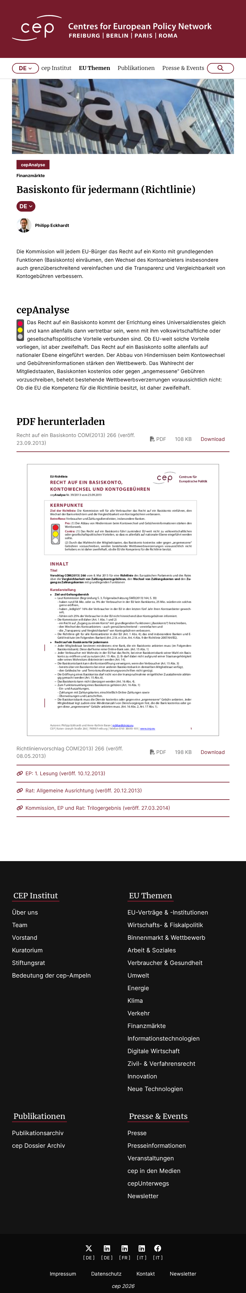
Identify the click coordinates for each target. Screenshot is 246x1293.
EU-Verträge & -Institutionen (168, 912)
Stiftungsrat (28, 962)
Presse (137, 1133)
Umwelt (138, 975)
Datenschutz (106, 1274)
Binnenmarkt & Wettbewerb (166, 937)
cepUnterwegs (148, 1183)
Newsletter (143, 1196)
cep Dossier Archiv (38, 1145)
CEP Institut (36, 895)
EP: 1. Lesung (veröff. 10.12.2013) (64, 773)
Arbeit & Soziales (152, 950)
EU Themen (94, 68)
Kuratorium (27, 950)
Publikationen (136, 68)
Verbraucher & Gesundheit (165, 962)
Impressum (63, 1274)
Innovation (142, 1076)
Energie (138, 988)
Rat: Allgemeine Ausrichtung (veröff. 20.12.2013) (83, 791)
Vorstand (24, 937)
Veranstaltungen (151, 1158)
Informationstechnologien (164, 1038)
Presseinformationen (157, 1145)
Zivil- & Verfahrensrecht (161, 1063)
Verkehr (139, 1013)
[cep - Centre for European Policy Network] (123, 28)
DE (23, 206)
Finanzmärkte (147, 1025)
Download (213, 439)
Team (19, 925)
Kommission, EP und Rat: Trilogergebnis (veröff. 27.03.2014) (97, 808)
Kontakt (145, 1274)
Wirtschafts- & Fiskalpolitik (165, 925)
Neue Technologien (155, 1089)
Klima (135, 1000)
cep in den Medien (154, 1170)
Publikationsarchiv (38, 1133)
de (23, 68)
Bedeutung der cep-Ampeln (51, 975)
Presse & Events (183, 68)
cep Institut (56, 68)
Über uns (25, 912)
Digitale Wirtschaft (154, 1051)
